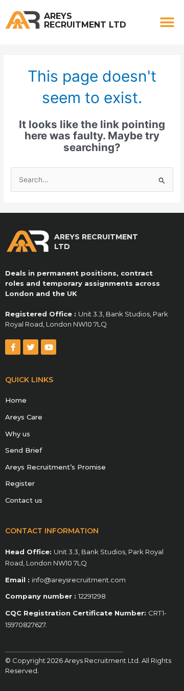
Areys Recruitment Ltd (85, 20)
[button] (167, 22)
